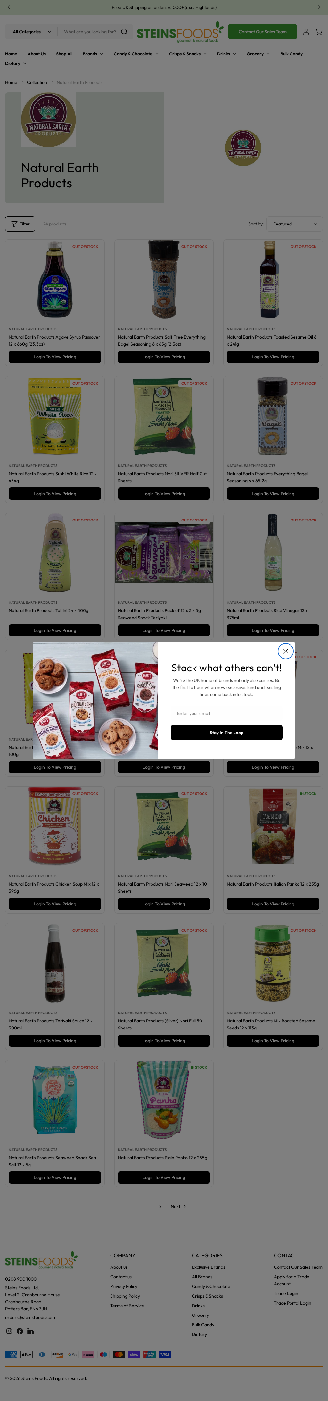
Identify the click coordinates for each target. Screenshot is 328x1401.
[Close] (285, 651)
